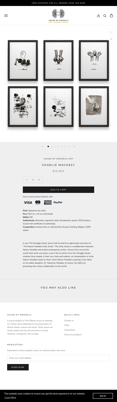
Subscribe (18, 367)
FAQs (66, 325)
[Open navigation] (6, 15)
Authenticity (69, 330)
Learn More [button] (10, 397)
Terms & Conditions (73, 334)
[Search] (104, 15)
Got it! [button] (103, 396)
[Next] (74, 146)
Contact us (69, 320)
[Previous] (42, 146)
